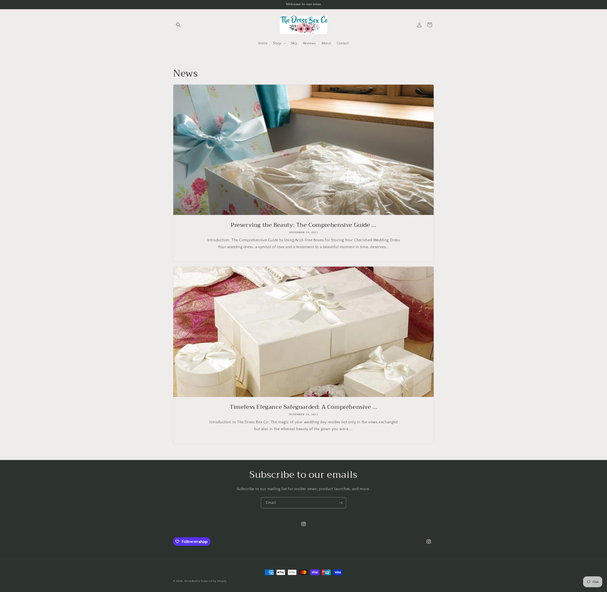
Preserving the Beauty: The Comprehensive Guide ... (303, 225)
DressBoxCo (192, 581)
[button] (178, 25)
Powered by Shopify (214, 581)
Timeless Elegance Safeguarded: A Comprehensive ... (303, 407)
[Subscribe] (341, 502)
